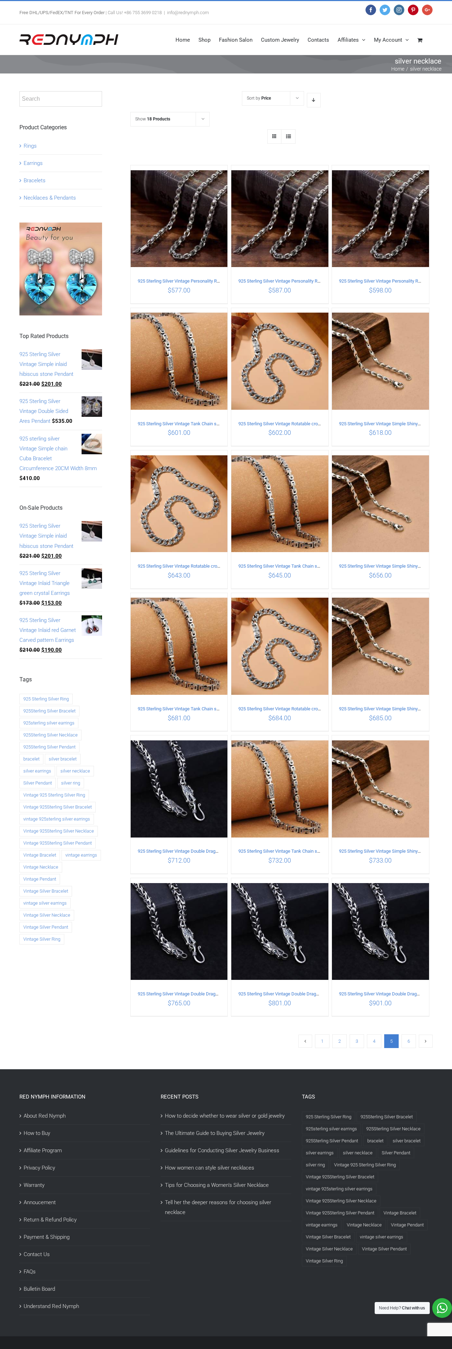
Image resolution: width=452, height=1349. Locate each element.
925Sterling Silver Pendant (49, 747)
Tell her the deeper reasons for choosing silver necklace (218, 1207)
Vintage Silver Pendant (45, 927)
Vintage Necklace (40, 867)
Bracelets (35, 180)
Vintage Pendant (39, 879)
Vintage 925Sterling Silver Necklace (58, 831)
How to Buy (37, 1133)
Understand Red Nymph (51, 1306)
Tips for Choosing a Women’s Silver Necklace (217, 1185)
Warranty (34, 1185)
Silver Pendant (37, 783)
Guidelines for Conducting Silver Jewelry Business (222, 1150)
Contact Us (37, 1254)
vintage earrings (81, 855)
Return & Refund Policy (50, 1220)
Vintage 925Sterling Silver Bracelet (57, 807)
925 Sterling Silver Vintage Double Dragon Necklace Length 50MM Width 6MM (215, 851)
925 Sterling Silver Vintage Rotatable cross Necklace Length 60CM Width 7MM (316, 423)
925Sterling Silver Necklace (50, 735)
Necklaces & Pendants (50, 198)
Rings (30, 146)
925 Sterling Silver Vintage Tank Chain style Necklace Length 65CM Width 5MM (216, 708)
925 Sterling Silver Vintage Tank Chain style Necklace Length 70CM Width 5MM (317, 851)
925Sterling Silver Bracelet (49, 711)
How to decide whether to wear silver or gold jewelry (225, 1116)
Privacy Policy (39, 1168)
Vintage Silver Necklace (46, 915)
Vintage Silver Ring (41, 939)
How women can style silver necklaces (209, 1168)
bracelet (31, 759)
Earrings (33, 163)
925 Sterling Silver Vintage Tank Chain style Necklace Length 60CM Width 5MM (317, 566)
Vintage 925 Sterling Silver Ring (54, 795)
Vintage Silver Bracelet (45, 891)
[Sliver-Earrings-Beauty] (60, 227)
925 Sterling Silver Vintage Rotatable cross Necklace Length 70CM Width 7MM (316, 708)
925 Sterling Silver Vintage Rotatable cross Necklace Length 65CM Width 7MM (216, 566)
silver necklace (75, 771)
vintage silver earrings (45, 903)
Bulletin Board (39, 1289)
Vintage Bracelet (39, 855)
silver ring (70, 783)
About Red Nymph (45, 1116)
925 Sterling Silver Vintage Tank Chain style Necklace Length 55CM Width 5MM (216, 423)
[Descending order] (314, 100)
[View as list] (288, 136)
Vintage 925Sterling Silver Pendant (57, 843)
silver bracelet (63, 759)
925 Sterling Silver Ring (46, 699)
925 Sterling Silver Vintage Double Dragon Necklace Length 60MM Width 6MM (316, 993)
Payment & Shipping (47, 1237)
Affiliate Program (43, 1150)
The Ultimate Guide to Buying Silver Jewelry (214, 1133)
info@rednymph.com (188, 12)
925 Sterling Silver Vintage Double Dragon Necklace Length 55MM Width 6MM (215, 993)
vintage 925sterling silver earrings (56, 819)
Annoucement (40, 1202)
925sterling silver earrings (49, 723)
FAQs (30, 1271)
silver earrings (37, 771)
